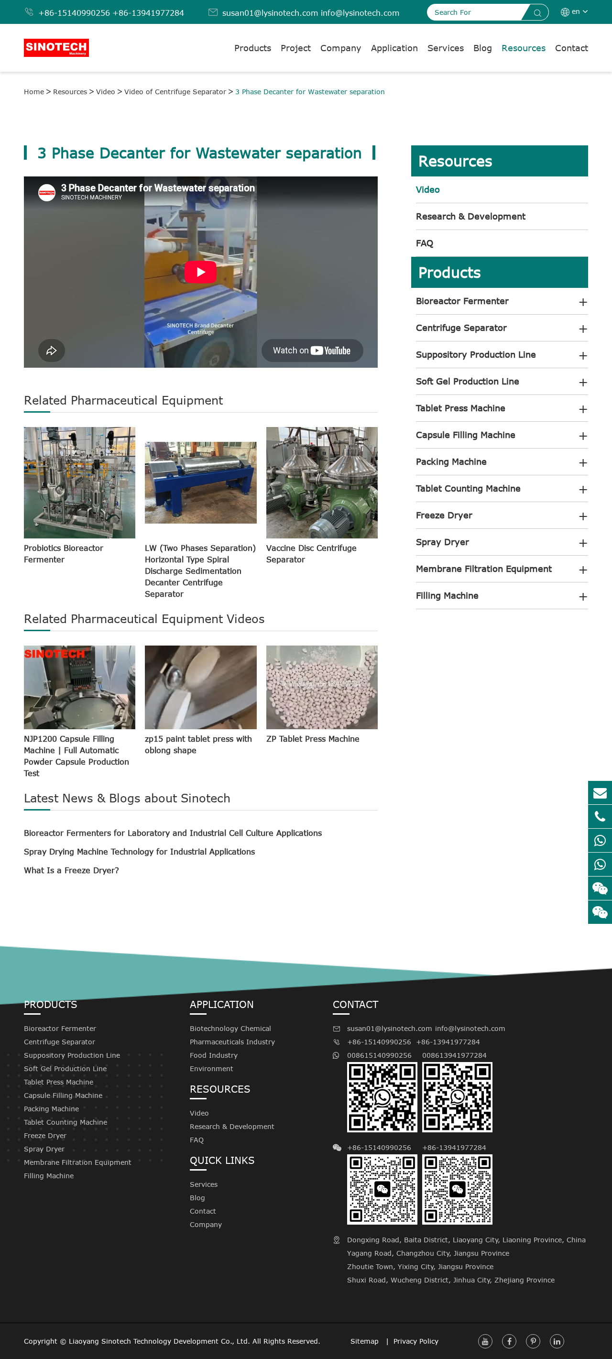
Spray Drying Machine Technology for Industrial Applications (139, 851)
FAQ (424, 243)
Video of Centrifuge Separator (175, 92)
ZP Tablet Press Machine (313, 738)
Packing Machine (451, 461)
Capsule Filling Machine (465, 434)
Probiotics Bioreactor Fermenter (63, 554)
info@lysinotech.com (360, 13)
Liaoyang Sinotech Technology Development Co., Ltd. (159, 1341)
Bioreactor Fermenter (462, 301)
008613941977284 (454, 1055)
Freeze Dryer (444, 515)
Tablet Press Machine (460, 408)
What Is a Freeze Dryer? (71, 870)
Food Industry (214, 1055)
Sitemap (365, 1341)
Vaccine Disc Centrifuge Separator (311, 554)
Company (340, 48)
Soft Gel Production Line (467, 381)
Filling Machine (447, 595)
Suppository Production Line (476, 354)
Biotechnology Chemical (230, 1028)
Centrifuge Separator (461, 327)
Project (296, 48)
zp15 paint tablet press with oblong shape (198, 744)
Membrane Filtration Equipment (484, 568)
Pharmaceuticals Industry (232, 1042)
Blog (482, 48)
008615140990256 (379, 1055)
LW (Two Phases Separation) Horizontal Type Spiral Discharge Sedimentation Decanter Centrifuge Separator (200, 571)
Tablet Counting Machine (468, 488)
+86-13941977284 (148, 13)
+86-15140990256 (74, 13)
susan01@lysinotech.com (270, 13)
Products (252, 48)
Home (34, 92)
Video (105, 92)
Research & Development (470, 216)
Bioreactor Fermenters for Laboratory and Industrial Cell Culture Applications (173, 833)
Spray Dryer (442, 542)
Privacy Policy (415, 1341)
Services (445, 48)
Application (394, 48)
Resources (524, 48)
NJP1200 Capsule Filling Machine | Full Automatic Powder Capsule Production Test (76, 756)
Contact (571, 48)
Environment (211, 1068)
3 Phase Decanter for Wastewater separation (310, 92)
